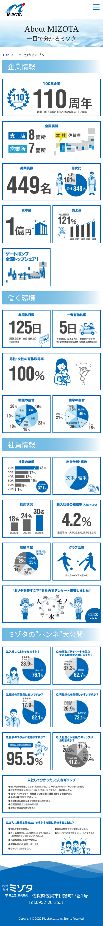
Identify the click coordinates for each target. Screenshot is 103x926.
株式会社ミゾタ (20, 10)
